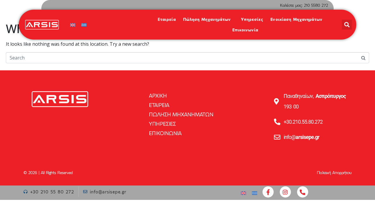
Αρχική (158, 95)
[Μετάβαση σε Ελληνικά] (83, 25)
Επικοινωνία (245, 29)
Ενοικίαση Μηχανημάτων (296, 19)
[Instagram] (285, 192)
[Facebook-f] (268, 192)
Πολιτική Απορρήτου (334, 172)
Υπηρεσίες (252, 19)
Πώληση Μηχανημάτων (207, 19)
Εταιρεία (167, 19)
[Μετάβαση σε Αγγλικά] (72, 25)
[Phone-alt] (302, 192)
